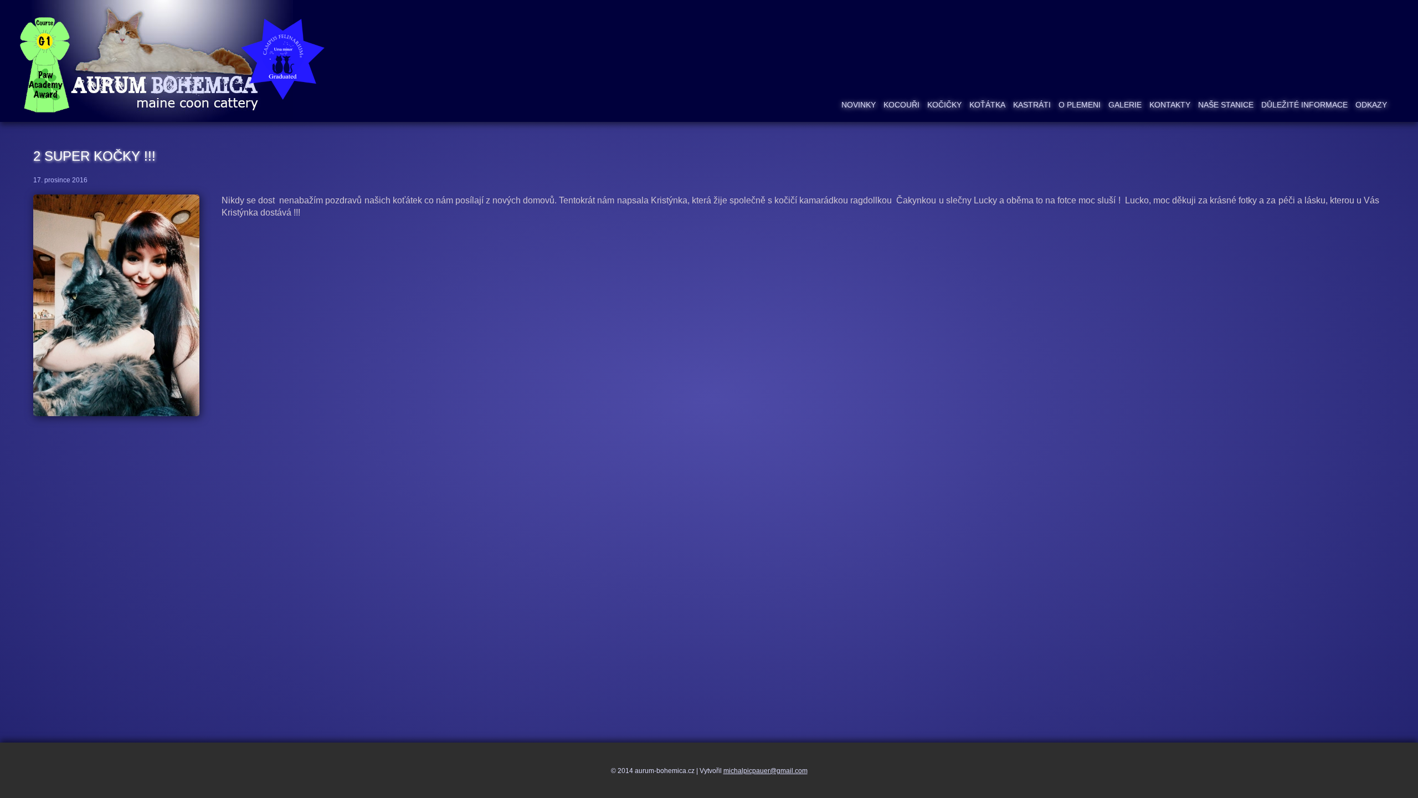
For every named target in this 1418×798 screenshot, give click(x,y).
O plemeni (1080, 104)
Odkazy (1371, 104)
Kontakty (1169, 104)
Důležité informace (1304, 104)
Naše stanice (1225, 104)
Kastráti (1032, 104)
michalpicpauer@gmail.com (765, 771)
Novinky (858, 104)
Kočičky (944, 104)
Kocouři (901, 104)
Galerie (1125, 104)
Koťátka (987, 104)
